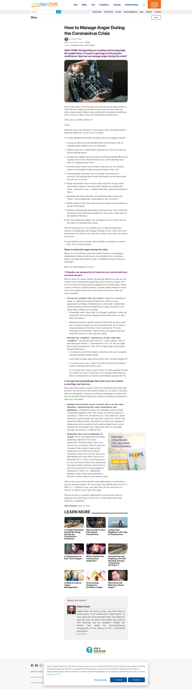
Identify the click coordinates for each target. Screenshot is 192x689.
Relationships (131, 5)
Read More (82, 634)
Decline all (136, 680)
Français (158, 12)
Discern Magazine (130, 12)
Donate (118, 12)
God (75, 5)
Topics (156, 17)
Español (149, 12)
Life (93, 5)
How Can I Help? (37, 671)
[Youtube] (37, 665)
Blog (141, 12)
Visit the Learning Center (154, 5)
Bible (84, 5)
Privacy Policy (56, 674)
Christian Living (77, 45)
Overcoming (89, 45)
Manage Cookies (101, 680)
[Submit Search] (58, 11)
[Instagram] (41, 665)
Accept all (118, 680)
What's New (97, 12)
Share (87, 42)
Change (117, 5)
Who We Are (108, 12)
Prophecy (104, 5)
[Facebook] (32, 665)
